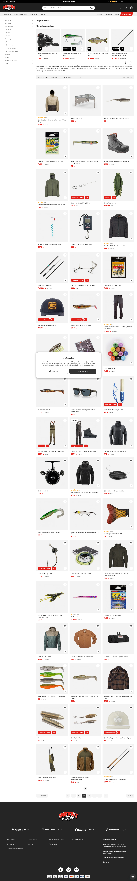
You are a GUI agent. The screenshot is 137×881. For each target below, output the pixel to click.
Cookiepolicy (11, 839)
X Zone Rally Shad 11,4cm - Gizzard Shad (116, 118)
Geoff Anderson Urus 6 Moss (47, 777)
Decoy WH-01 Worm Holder (112, 615)
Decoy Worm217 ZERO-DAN (112, 285)
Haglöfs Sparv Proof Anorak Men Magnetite (84, 492)
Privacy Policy (74, 365)
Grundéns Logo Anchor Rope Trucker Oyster (117, 738)
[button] (120, 1)
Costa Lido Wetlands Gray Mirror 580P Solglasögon (83, 410)
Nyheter (99, 14)
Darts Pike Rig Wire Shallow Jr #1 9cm (83, 285)
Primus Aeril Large (76, 118)
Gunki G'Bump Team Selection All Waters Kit (51, 696)
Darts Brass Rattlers (44, 738)
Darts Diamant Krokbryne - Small (114, 409)
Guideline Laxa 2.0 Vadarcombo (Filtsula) (83, 451)
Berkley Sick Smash (44, 409)
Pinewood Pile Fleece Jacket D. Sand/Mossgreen (80, 778)
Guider (117, 14)
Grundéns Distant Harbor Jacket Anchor (116, 246)
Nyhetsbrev (11, 844)
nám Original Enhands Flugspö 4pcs (115, 779)
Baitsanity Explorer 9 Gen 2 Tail (113, 533)
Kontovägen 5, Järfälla (119, 846)
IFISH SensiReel (43, 491)
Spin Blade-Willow (76, 738)
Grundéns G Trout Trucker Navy (47, 325)
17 (94, 796)
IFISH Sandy (75, 617)
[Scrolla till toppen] (85, 788)
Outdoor (43, 14)
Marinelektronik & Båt (20, 14)
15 (84, 796)
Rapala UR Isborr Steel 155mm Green (49, 244)
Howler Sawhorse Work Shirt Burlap (82, 656)
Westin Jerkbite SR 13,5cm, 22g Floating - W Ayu (85, 533)
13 (73, 796)
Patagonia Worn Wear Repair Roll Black (116, 656)
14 (79, 796)
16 (89, 796)
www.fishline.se (107, 853)
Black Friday (55, 66)
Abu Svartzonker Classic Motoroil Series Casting (119, 54)
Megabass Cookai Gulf (45, 285)
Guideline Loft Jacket (44, 656)
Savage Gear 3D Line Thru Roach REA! (98, 54)
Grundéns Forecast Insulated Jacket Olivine (51, 204)
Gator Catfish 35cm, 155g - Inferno (49, 532)
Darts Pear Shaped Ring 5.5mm (80, 203)
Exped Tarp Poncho (110, 203)
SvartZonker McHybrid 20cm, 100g (72, 54)
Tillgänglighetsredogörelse (15, 848)
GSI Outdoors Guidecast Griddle (114, 491)
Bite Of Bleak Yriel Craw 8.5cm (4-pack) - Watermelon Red (50, 616)
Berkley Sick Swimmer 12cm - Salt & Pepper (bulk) (84, 697)
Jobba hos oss (32, 839)
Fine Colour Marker (110, 368)
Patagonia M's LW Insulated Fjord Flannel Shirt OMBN (118, 697)
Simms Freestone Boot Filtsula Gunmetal (116, 161)
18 (99, 796)
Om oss (30, 844)
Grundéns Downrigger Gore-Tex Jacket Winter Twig (52, 121)
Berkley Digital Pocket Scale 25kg (81, 244)
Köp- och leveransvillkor (56, 839)
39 (106, 796)
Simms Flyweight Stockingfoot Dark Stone (51, 451)
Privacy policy (53, 844)
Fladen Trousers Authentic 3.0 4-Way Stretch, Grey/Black (118, 327)
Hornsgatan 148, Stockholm (115, 844)
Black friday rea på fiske (116, 857)
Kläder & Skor (34, 14)
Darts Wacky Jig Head (45, 573)
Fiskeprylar (7, 14)
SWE (10, 1)
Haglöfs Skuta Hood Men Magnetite (115, 451)
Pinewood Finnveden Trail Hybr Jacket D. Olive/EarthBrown (116, 574)
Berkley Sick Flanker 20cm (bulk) (81, 325)
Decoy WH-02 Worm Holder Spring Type (50, 161)
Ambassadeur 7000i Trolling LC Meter (47, 54)
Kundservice (79, 839)
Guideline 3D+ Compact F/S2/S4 (81, 573)
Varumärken (108, 14)
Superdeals (127, 14)
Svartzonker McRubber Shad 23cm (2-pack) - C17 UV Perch (85, 162)
